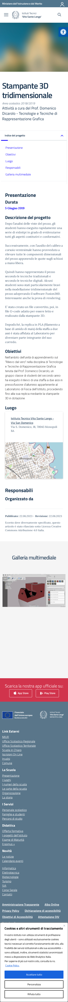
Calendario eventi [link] (12, 861)
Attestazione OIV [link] (48, 917)
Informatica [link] (9, 868)
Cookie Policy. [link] (12, 965)
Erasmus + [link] (8, 844)
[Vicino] (64, 925)
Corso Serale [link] (9, 890)
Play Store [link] (49, 693)
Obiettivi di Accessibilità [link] (17, 917)
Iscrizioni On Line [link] (12, 754)
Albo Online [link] (52, 904)
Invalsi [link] (6, 758)
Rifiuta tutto (34, 994)
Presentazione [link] (14, 147)
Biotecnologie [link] (10, 877)
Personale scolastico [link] (14, 810)
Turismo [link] (6, 881)
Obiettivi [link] (10, 154)
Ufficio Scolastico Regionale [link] (18, 741)
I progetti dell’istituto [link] (14, 835)
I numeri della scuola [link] (14, 784)
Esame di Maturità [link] (13, 839)
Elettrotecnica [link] (10, 872)
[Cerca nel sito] (59, 15)
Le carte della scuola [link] (14, 788)
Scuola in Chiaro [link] (11, 750)
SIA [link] (4, 885)
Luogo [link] (9, 161)
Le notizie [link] (8, 856)
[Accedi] (62, 4)
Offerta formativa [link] (12, 831)
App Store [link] (22, 693)
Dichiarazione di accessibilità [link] (43, 910)
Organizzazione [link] (11, 793)
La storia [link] (7, 797)
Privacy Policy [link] (10, 910)
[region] (34, 962)
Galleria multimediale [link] (18, 174)
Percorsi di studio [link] (12, 818)
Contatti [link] (7, 894)
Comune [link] (7, 763)
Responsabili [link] (12, 167)
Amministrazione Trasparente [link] (20, 904)
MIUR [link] (5, 737)
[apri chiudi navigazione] (6, 15)
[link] (63, 32)
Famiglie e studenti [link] (13, 814)
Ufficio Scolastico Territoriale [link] (19, 745)
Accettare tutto (34, 974)
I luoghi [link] (6, 780)
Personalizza (34, 984)
